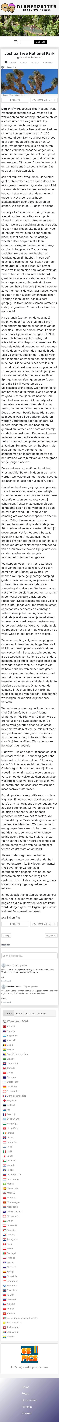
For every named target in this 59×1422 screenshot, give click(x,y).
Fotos (25, 1393)
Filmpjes (27, 1406)
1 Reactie (10, 67)
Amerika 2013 (24, 57)
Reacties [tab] (30, 1013)
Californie (47, 62)
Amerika (12, 62)
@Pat (3, 969)
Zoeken (40, 41)
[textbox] (29, 957)
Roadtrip (35, 62)
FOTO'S (15, 100)
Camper (23, 62)
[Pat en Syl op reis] (29, 8)
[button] (50, 25)
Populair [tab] (42, 1013)
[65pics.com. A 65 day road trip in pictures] (29, 1354)
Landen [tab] (8, 1013)
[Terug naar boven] (54, 1417)
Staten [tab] (19, 1013)
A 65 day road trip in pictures (29, 1367)
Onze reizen (29, 1400)
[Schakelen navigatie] (15, 42)
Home (25, 1387)
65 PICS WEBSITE (44, 100)
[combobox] (27, 42)
